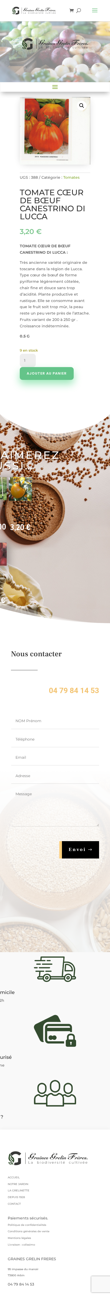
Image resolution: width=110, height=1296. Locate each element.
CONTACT (14, 1204)
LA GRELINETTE (18, 1190)
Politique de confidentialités (27, 1225)
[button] (82, 105)
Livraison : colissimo (21, 1244)
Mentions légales (19, 1238)
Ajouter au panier (47, 373)
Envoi (77, 849)
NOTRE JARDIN (18, 1184)
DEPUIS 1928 (16, 1197)
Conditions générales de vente (28, 1231)
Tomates (71, 177)
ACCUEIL (14, 1177)
